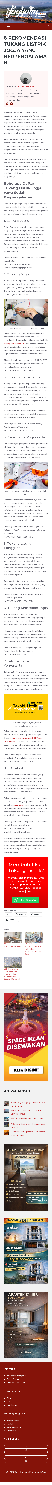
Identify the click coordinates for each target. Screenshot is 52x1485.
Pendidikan (12, 1405)
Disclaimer (11, 1430)
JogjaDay (41, 1472)
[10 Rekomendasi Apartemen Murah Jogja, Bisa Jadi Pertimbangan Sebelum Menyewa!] (13, 962)
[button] (48, 26)
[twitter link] (26, 1450)
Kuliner (10, 1401)
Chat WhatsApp (28, 900)
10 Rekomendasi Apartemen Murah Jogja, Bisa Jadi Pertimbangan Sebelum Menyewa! (12, 974)
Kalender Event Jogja (16, 1375)
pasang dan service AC (14, 343)
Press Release (13, 1379)
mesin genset (19, 805)
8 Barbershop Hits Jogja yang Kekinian (28, 1118)
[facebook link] (26, 1454)
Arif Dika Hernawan (26, 86)
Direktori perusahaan (16, 1382)
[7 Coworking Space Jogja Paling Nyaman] (13, 937)
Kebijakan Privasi (14, 1427)
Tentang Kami (13, 1420)
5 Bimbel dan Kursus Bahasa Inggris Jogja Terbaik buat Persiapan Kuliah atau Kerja (34, 949)
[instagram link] (26, 1446)
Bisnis (9, 1398)
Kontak (10, 1424)
